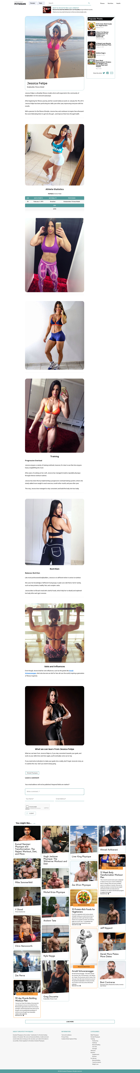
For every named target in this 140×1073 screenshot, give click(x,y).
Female (32, 3)
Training (93, 1039)
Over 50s (94, 1046)
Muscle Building (96, 1044)
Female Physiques (32, 773)
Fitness (102, 3)
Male (40, 3)
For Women (93, 1058)
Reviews (94, 1056)
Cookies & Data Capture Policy (69, 1039)
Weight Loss (95, 1064)
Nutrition (110, 3)
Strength (94, 1048)
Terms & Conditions (66, 1035)
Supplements (95, 1054)
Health (118, 3)
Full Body (94, 1042)
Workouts (93, 1050)
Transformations (96, 1062)
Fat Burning (95, 1040)
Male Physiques (95, 1035)
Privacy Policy (64, 1037)
